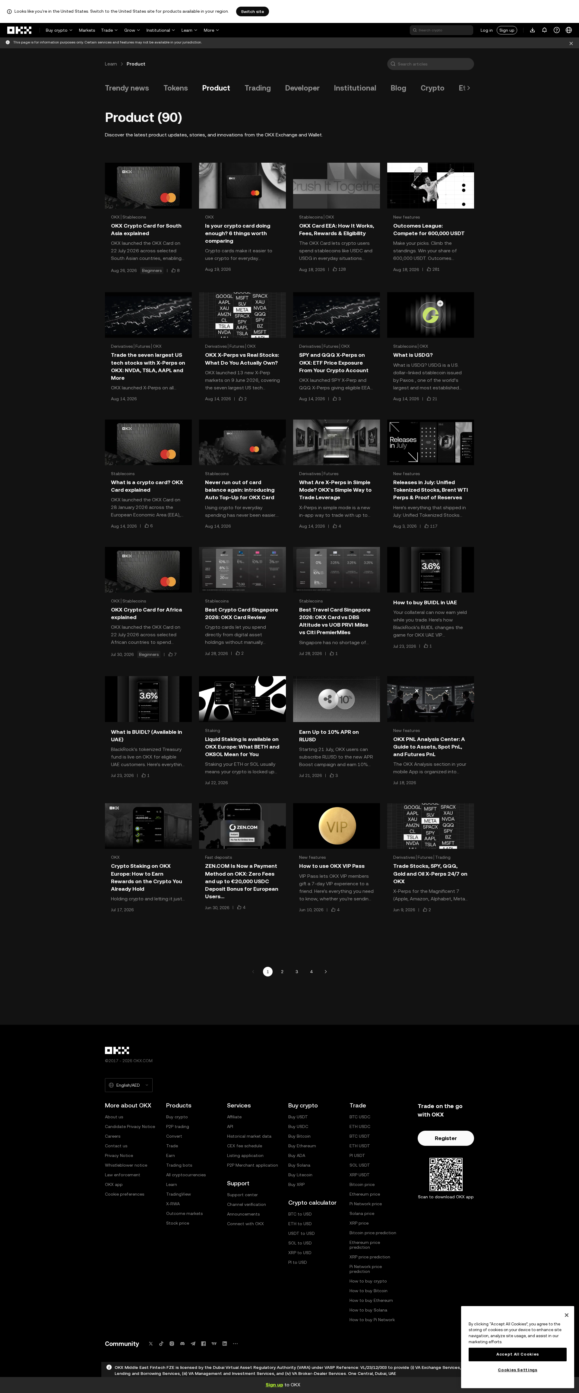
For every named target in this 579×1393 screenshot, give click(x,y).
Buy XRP (296, 1184)
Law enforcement (122, 1174)
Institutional (158, 30)
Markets (87, 30)
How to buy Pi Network (372, 1319)
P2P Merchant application (252, 1165)
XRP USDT (360, 1174)
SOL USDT (360, 1165)
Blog (398, 88)
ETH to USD (300, 1223)
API (230, 1126)
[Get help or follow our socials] (557, 30)
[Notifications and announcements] (545, 30)
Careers (112, 1136)
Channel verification (246, 1204)
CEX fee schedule (244, 1145)
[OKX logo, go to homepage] (19, 30)
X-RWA (173, 1203)
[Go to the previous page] (253, 971)
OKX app (114, 1184)
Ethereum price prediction (365, 1245)
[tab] (127, 88)
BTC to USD (300, 1214)
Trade (107, 30)
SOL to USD (300, 1243)
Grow (129, 30)
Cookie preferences (124, 1194)
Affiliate (234, 1116)
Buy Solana (299, 1165)
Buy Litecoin (300, 1174)
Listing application (245, 1155)
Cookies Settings (517, 1370)
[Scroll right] (468, 88)
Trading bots (179, 1165)
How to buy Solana (368, 1310)
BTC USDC (360, 1116)
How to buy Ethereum (371, 1300)
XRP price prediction (370, 1256)
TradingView (178, 1194)
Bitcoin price (362, 1184)
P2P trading (177, 1126)
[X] (150, 1343)
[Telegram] (193, 1343)
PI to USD (297, 1262)
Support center (242, 1194)
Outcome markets (184, 1213)
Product (216, 88)
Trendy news (127, 88)
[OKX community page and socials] (235, 1343)
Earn (170, 1155)
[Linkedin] (224, 1343)
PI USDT (357, 1155)
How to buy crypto (368, 1281)
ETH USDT (360, 1145)
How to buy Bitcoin (369, 1290)
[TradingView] (214, 1343)
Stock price (177, 1223)
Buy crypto (57, 30)
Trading (258, 88)
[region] (517, 1347)
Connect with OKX (245, 1223)
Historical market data (249, 1136)
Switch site (252, 11)
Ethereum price (365, 1194)
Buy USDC (298, 1126)
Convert (174, 1136)
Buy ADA (296, 1155)
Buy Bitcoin (299, 1136)
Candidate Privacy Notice (130, 1126)
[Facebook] (203, 1343)
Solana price (362, 1213)
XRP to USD (300, 1252)
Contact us (116, 1145)
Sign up (506, 30)
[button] (393, 64)
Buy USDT (298, 1116)
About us (114, 1116)
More (209, 30)
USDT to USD (301, 1233)
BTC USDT (360, 1136)
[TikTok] (161, 1343)
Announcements (243, 1214)
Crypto (433, 88)
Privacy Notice (119, 1155)
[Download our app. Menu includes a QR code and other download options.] (533, 30)
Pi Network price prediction (366, 1269)
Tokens (175, 88)
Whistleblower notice (126, 1165)
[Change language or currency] (569, 30)
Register (446, 1138)
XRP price (359, 1223)
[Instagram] (172, 1343)
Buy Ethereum (302, 1145)
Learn (187, 30)
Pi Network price (366, 1203)
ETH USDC (360, 1126)
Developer (302, 88)
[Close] (571, 43)
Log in (487, 30)
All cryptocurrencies (186, 1174)
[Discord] (182, 1343)
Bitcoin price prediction (373, 1232)
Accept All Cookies (517, 1354)
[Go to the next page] (326, 971)
